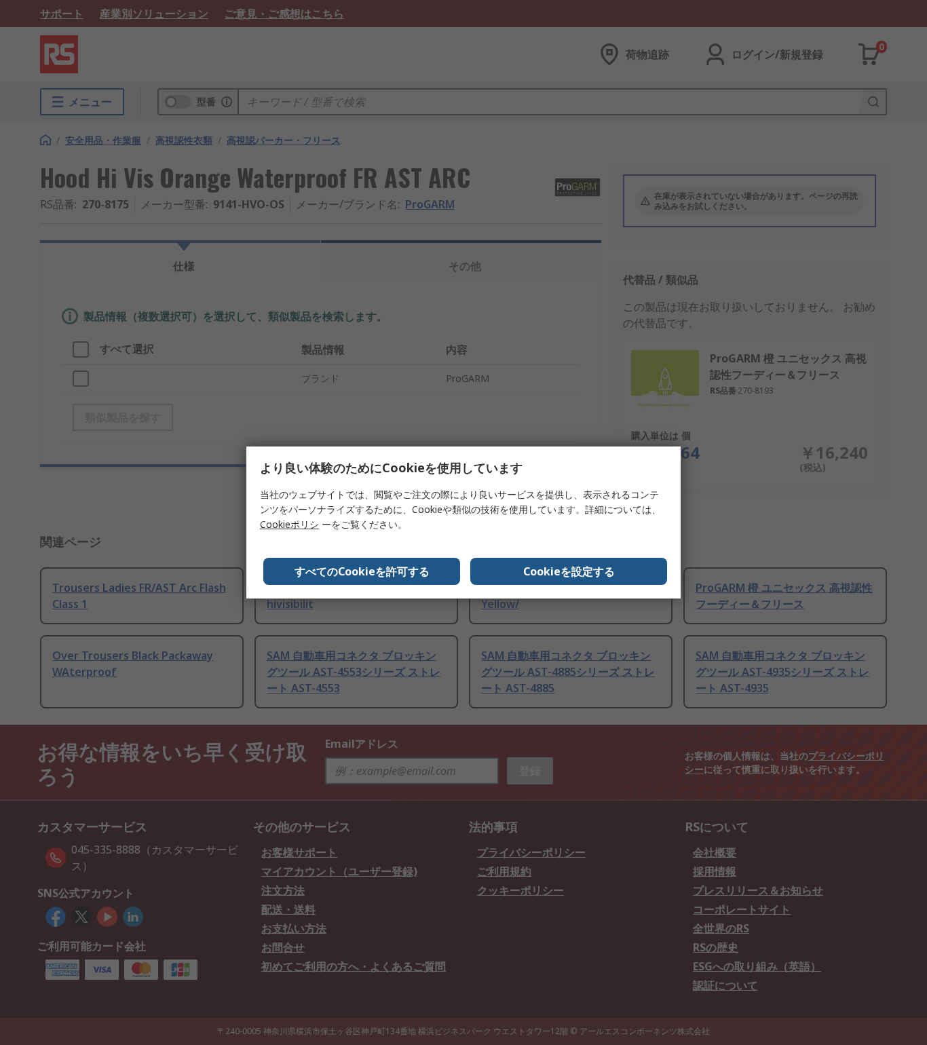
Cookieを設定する (569, 571)
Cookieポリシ (289, 524)
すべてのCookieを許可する (362, 571)
